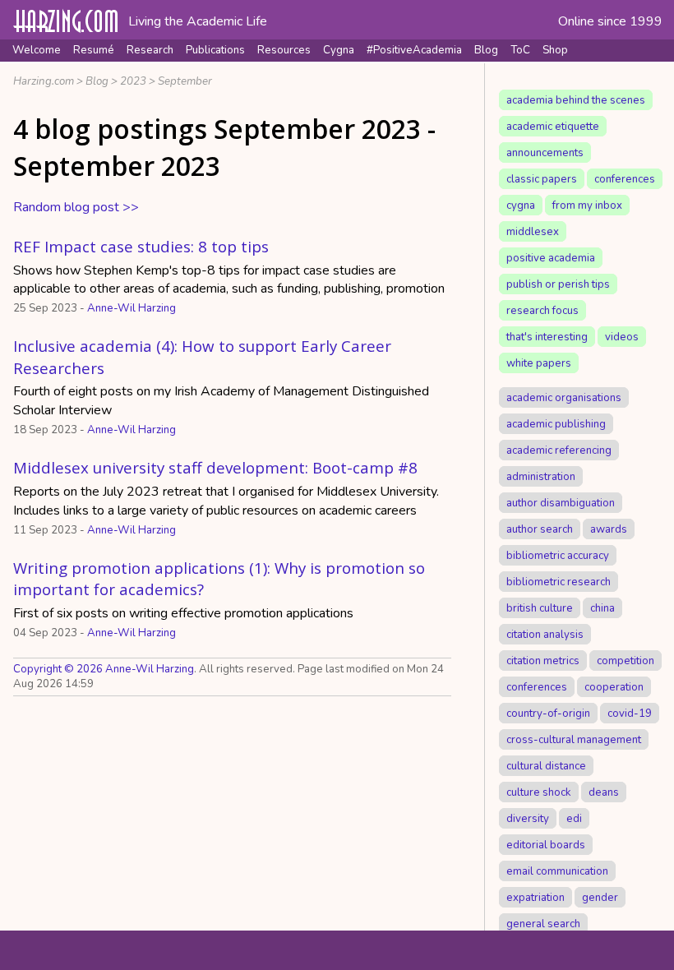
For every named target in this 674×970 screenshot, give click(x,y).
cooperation (614, 686)
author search (539, 528)
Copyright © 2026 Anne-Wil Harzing (103, 669)
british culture (539, 607)
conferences (624, 178)
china (602, 607)
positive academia (550, 257)
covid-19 (629, 712)
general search (543, 923)
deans (604, 791)
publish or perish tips (558, 283)
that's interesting (547, 336)
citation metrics (542, 660)
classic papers (541, 178)
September (185, 81)
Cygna (338, 50)
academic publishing (556, 423)
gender (600, 896)
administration (540, 476)
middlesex (532, 231)
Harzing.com (43, 81)
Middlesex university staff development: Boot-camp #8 (215, 467)
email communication (557, 870)
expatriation (535, 896)
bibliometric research (558, 581)
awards (608, 528)
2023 (133, 81)
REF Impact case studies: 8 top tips (141, 246)
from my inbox (587, 204)
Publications (215, 50)
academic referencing (559, 449)
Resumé (93, 50)
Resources (284, 50)
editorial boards (545, 844)
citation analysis (545, 633)
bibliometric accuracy (557, 554)
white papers (538, 362)
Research (150, 50)
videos (622, 336)
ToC (520, 50)
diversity (527, 818)
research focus (542, 310)
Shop (555, 50)
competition (625, 660)
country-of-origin (548, 712)
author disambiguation (560, 502)
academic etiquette (552, 125)
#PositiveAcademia (414, 50)
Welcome (36, 50)
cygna (520, 204)
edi (574, 818)
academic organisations (563, 397)
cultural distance (546, 765)
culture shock (538, 791)
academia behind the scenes (575, 99)
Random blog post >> (76, 207)
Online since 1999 (610, 21)
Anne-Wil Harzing (131, 308)
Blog (486, 50)
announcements (545, 152)
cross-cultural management (573, 739)
